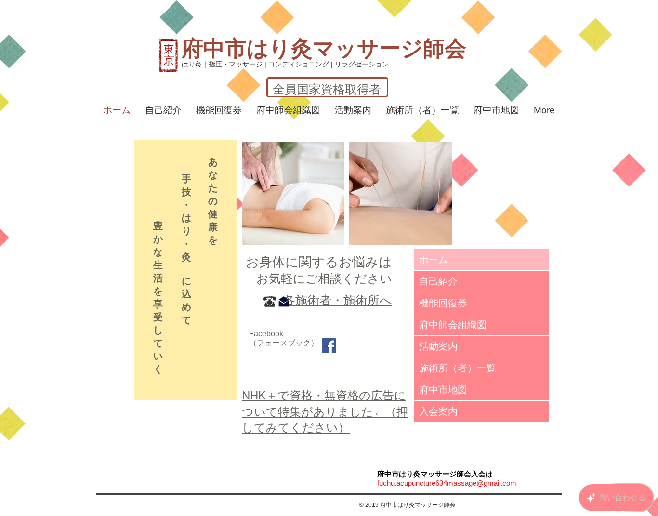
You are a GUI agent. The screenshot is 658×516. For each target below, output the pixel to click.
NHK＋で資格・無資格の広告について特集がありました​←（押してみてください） (325, 411)
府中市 (214, 48)
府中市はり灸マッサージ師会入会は (435, 474)
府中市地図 (443, 389)
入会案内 (438, 411)
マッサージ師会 (389, 48)
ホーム (433, 259)
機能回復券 (443, 303)
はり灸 (280, 48)
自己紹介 (438, 281)
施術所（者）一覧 (457, 368)
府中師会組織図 (453, 324)
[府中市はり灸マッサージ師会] (329, 345)
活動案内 (438, 346)
